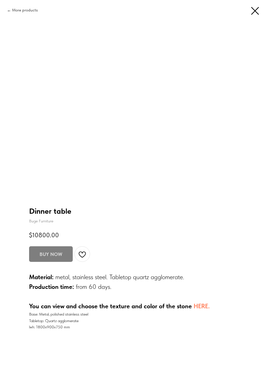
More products (25, 10)
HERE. (202, 306)
